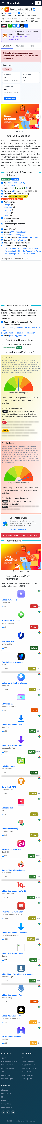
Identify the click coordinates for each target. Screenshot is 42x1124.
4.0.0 (13, 191)
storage (7, 205)
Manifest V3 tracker (29, 1068)
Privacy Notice (6, 1107)
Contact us (5, 1100)
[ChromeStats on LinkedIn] (3, 1112)
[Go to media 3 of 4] (22, 131)
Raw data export (7, 1079)
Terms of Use (6, 1104)
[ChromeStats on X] (13, 1112)
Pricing (24, 1058)
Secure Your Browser (18, 529)
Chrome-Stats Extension (10, 1061)
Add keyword (27, 1079)
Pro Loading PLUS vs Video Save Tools (21, 248)
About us (4, 1090)
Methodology (6, 1093)
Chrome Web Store (19, 240)
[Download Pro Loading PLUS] (11, 92)
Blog (2, 1097)
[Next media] (38, 116)
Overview (7, 46)
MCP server (5, 1075)
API (2, 1072)
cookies (7, 213)
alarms (6, 216)
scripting (7, 210)
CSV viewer (26, 1072)
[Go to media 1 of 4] (17, 131)
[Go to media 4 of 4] (25, 131)
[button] (3, 3)
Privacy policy (15, 234)
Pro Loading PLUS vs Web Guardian (19, 254)
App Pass (4, 1058)
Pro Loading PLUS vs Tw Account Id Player (22, 251)
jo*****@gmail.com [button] (17, 232)
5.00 (19, 188)
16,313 (12, 185)
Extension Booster (7, 1068)
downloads (8, 207)
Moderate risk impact (18, 196)
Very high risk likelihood (12, 199)
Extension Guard (7, 1065)
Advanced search (28, 1061)
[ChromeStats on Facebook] (8, 1112)
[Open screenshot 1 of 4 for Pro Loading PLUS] (20, 116)
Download (20, 46)
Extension (26, 13)
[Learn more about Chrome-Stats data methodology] (29, 240)
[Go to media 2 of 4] (19, 131)
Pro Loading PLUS (10, 13)
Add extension (27, 1075)
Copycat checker (28, 1065)
